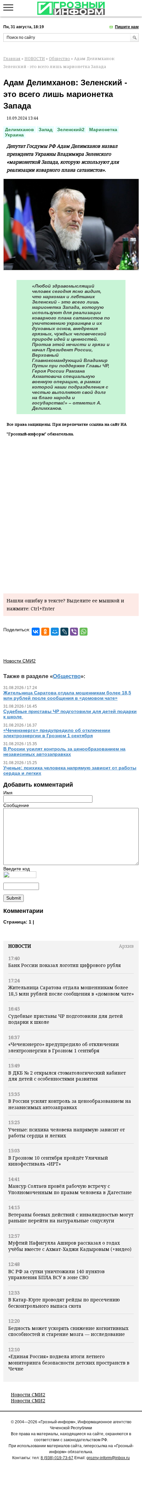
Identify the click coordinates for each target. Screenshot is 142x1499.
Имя (8, 792)
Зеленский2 (71, 129)
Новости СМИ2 (28, 1394)
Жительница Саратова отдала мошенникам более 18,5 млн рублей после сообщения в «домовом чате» (71, 990)
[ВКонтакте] (36, 632)
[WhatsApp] (84, 632)
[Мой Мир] (55, 632)
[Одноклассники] (45, 632)
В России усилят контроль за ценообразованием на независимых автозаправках (69, 1104)
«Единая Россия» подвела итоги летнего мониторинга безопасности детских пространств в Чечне (68, 1362)
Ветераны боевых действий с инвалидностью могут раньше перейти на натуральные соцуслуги (70, 1217)
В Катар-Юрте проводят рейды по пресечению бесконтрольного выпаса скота (64, 1302)
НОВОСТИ (34, 58)
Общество (59, 58)
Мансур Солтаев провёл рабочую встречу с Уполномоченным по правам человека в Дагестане (70, 1189)
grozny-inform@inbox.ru (108, 1457)
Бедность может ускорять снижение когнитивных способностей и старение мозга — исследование (68, 1331)
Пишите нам (127, 27)
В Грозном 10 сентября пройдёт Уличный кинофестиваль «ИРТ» (58, 1161)
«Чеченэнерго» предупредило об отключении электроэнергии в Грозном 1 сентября (63, 1047)
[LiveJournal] (64, 632)
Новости (19, 946)
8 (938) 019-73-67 (57, 1457)
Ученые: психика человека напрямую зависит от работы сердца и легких (66, 1132)
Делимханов (19, 129)
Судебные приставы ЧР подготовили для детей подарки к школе (65, 1019)
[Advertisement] (71, 513)
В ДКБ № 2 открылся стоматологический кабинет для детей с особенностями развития (67, 1076)
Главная (11, 58)
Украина (14, 134)
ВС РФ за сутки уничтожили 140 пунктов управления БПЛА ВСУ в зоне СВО (56, 1274)
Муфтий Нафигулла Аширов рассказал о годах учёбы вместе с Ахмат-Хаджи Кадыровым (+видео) (69, 1246)
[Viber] (74, 632)
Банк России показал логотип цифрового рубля (64, 965)
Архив (126, 946)
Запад (46, 129)
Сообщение (16, 805)
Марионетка (103, 129)
